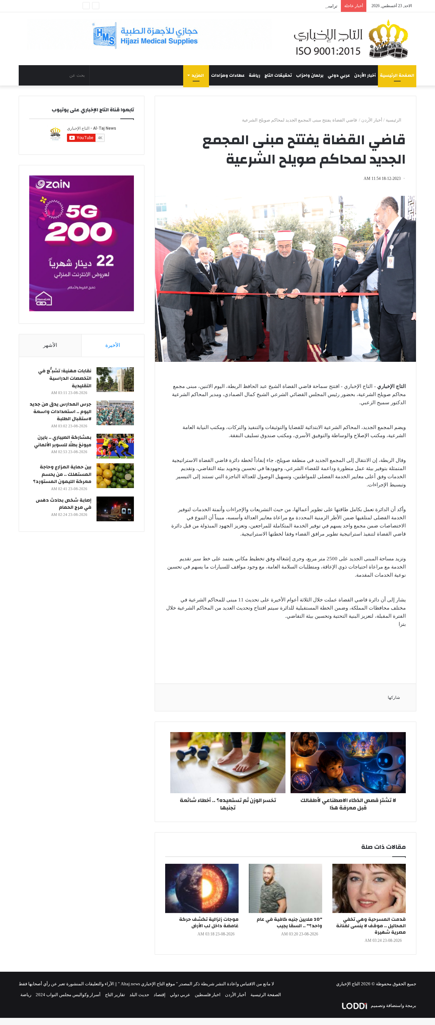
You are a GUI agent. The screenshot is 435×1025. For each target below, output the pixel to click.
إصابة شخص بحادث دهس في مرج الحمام (63, 504)
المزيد (198, 75)
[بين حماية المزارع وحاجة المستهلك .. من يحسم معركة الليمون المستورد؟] (115, 475)
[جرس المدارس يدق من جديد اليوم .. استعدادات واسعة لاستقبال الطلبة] (115, 412)
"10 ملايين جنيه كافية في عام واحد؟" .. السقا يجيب (289, 922)
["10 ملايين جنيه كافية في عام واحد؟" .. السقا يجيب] (285, 888)
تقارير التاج (115, 994)
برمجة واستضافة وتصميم (393, 1005)
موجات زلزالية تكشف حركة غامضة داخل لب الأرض (209, 922)
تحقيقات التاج (278, 75)
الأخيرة (112, 345)
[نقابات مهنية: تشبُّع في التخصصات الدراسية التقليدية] (115, 379)
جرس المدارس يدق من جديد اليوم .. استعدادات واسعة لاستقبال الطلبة (60, 411)
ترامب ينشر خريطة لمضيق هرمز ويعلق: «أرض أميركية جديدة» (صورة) (273, 5)
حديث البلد (139, 994)
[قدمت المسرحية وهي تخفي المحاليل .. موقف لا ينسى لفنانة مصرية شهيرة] (369, 888)
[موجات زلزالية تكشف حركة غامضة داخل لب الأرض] (202, 888)
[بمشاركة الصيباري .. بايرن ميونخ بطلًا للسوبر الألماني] (115, 446)
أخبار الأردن (365, 75)
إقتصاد (160, 994)
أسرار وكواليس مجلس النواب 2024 (68, 994)
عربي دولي (339, 75)
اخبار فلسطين (208, 994)
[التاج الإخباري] (353, 38)
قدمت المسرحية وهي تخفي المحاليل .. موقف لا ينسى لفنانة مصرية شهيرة (371, 926)
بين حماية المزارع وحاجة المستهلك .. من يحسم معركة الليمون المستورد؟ (62, 474)
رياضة (254, 75)
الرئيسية (394, 120)
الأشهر (50, 345)
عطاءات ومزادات (228, 75)
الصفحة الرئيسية (397, 75)
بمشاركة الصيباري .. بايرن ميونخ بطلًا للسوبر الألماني (62, 441)
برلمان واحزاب (310, 75)
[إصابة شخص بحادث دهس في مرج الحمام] (115, 509)
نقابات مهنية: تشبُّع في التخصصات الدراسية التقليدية (64, 378)
